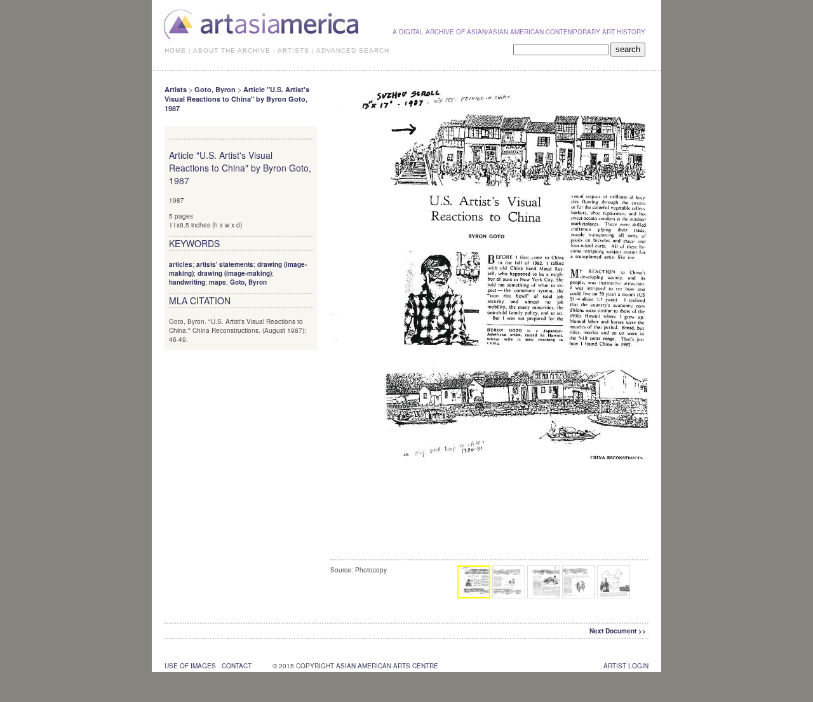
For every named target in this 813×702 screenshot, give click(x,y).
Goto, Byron (215, 89)
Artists (176, 89)
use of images (190, 665)
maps (217, 282)
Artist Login (625, 665)
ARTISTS (293, 50)
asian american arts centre (387, 665)
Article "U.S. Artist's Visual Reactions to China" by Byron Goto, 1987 (237, 98)
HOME (175, 50)
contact (237, 665)
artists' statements (224, 264)
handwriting (187, 282)
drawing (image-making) (235, 273)
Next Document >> (617, 630)
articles (180, 264)
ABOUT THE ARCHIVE (232, 50)
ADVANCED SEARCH (352, 50)
